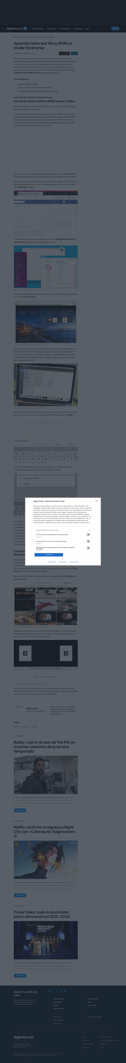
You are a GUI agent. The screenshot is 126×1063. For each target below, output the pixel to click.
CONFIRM (48, 554)
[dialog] (63, 532)
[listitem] (63, 530)
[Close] (97, 501)
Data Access (63, 562)
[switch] (87, 534)
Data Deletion (52, 562)
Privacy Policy (74, 562)
